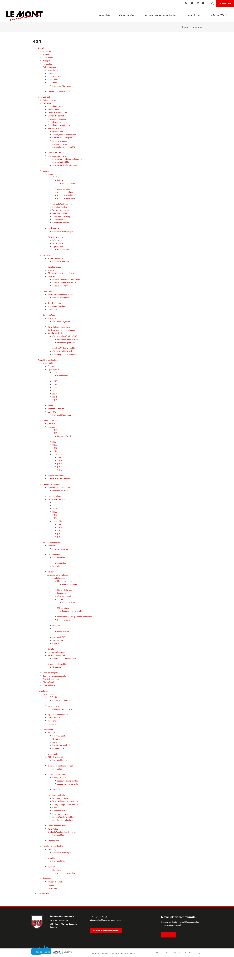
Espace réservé (115, 953)
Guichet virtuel (225, 3)
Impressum (104, 953)
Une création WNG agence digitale (191, 953)
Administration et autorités (161, 15)
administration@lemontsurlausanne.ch (105, 919)
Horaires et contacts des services (106, 930)
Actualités (104, 15)
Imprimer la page (197, 27)
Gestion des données (128, 953)
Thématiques (193, 15)
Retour (186, 27)
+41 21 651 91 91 (99, 916)
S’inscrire (168, 934)
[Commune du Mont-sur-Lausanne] (21, 16)
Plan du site (95, 953)
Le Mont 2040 (218, 15)
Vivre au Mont (127, 15)
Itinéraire (53, 927)
